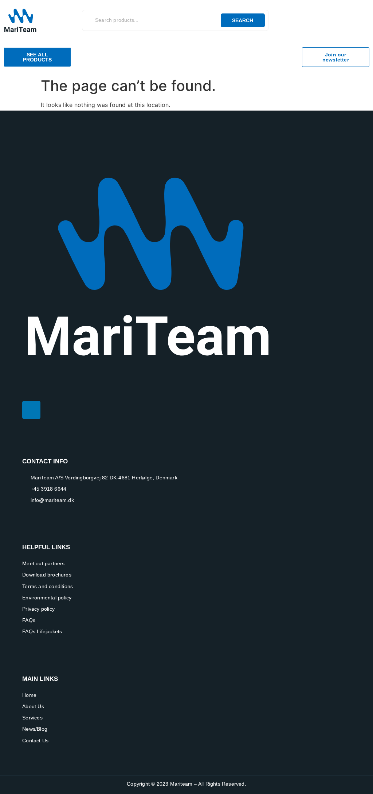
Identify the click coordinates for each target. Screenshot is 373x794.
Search (242, 20)
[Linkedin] (31, 410)
